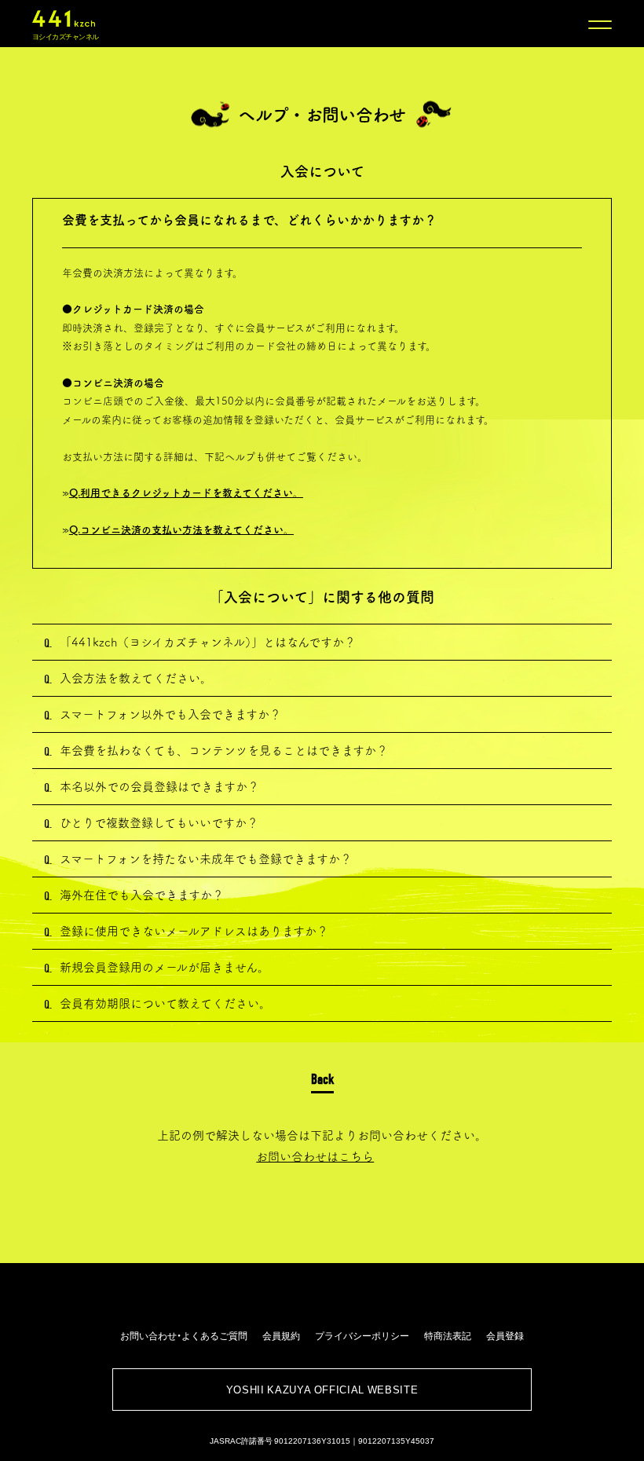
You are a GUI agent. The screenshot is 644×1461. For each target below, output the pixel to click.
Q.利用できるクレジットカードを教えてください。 (186, 493)
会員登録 (505, 1335)
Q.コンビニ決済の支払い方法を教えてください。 (181, 530)
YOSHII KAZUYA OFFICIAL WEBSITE (322, 1389)
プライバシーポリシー (362, 1335)
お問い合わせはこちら (315, 1157)
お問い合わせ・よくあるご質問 (183, 1335)
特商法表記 (447, 1335)
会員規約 (281, 1335)
